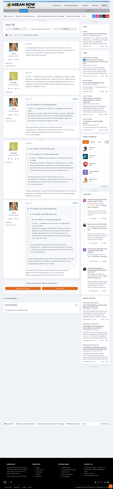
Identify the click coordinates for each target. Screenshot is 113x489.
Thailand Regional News (69, 470)
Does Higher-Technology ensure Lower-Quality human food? (93, 327)
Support (38, 474)
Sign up (9, 476)
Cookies (24, 487)
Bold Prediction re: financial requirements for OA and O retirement (92, 100)
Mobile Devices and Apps (30, 35)
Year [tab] (99, 142)
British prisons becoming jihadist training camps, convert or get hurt (95, 61)
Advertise (39, 476)
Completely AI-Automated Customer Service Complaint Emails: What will (95, 348)
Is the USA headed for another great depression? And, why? (97, 270)
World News (65, 472)
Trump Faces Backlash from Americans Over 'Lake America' (97, 250)
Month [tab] (93, 142)
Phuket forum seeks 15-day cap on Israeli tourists (97, 200)
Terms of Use (40, 470)
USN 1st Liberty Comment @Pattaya (95, 34)
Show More (104, 186)
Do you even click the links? (97, 224)
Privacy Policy (8, 487)
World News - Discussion (99, 256)
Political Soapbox (87, 80)
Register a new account (23, 288)
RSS (30, 487)
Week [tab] (85, 142)
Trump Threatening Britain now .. (94, 83)
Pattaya (85, 31)
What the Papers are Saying (90, 57)
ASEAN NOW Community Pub (97, 277)
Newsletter (39, 472)
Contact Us (17, 487)
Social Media (65, 476)
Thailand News (66, 467)
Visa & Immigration (67, 474)
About (38, 467)
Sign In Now (59, 288)
